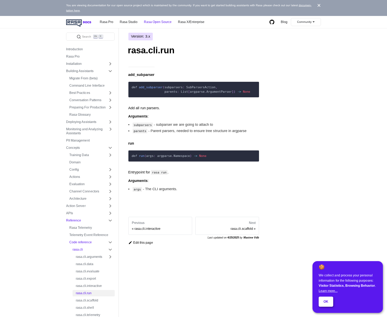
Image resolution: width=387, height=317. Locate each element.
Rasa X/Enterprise (191, 22)
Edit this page (143, 242)
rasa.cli (78, 249)
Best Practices (79, 92)
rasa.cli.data (84, 264)
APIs (69, 213)
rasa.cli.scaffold (87, 300)
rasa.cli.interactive (89, 286)
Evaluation (77, 184)
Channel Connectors (84, 191)
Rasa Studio (128, 22)
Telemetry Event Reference (88, 235)
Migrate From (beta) (83, 78)
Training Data (79, 155)
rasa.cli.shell (85, 307)
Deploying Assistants (81, 122)
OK (326, 301)
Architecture (78, 198)
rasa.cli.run (84, 293)
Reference (73, 220)
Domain (75, 162)
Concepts (73, 147)
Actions (74, 176)
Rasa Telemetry (80, 227)
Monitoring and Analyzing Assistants (84, 131)
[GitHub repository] (272, 22)
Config (74, 169)
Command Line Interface (87, 85)
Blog (284, 22)
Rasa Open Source (158, 22)
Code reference (80, 242)
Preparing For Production (87, 107)
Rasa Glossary (80, 114)
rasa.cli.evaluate (87, 271)
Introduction (74, 49)
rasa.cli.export (86, 278)
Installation (74, 63)
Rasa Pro (106, 22)
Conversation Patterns (85, 100)
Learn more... (328, 291)
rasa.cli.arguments (89, 256)
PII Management (78, 140)
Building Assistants (80, 71)
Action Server (76, 206)
